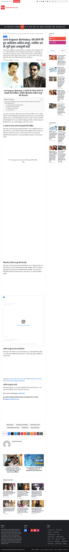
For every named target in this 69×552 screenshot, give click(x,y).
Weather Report (51, 543)
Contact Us (65, 549)
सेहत (28, 26)
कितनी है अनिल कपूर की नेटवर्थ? (13, 106)
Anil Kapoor (10, 424)
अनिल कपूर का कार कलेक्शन (12, 108)
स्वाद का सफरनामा (59, 26)
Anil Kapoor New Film (13, 427)
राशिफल (34, 26)
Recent (62, 50)
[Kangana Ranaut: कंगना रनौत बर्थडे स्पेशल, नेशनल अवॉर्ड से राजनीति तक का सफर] (9, 503)
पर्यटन (38, 26)
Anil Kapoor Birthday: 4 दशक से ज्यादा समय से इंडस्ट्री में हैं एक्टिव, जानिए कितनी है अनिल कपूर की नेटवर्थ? (22, 102)
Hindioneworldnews (60, 536)
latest (53, 539)
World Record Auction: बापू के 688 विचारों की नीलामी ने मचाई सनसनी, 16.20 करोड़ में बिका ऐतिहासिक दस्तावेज (61, 82)
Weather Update (58, 543)
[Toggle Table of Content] (40, 99)
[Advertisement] (46, 13)
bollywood (25, 427)
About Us (52, 549)
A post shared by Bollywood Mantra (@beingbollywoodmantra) (23, 343)
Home (5, 33)
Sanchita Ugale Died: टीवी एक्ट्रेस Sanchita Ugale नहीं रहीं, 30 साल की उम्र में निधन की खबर (37, 510)
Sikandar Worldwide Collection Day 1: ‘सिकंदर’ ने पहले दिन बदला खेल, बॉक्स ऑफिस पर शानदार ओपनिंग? (23, 494)
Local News (50, 541)
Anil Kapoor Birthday (22, 424)
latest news (58, 539)
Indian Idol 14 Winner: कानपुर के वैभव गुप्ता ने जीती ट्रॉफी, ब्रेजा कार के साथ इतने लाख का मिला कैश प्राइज (37, 494)
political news (64, 541)
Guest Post (46, 549)
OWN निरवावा (17, 26)
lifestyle (63, 539)
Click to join (21, 393)
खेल (25, 26)
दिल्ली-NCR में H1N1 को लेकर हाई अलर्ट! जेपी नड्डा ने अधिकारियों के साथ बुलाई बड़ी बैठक (62, 70)
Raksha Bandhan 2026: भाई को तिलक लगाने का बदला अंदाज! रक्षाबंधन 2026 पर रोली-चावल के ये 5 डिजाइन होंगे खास (62, 60)
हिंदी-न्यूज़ (64, 543)
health (58, 534)
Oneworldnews (57, 541)
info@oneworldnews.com (11, 399)
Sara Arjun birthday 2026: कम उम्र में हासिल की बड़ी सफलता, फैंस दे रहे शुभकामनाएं (9, 493)
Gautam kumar (8, 60)
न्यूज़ (5, 26)
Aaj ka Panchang (51, 529)
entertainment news (51, 534)
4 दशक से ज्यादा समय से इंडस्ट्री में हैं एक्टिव (15, 105)
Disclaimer (60, 549)
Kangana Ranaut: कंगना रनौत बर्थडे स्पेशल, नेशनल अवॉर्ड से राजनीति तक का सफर (9, 510)
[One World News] (9, 7)
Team (56, 549)
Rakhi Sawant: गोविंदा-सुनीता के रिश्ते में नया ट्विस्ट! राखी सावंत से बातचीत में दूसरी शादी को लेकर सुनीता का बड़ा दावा (61, 95)
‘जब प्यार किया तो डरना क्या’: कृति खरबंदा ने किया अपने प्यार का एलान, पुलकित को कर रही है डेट (23, 510)
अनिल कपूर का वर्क (10, 110)
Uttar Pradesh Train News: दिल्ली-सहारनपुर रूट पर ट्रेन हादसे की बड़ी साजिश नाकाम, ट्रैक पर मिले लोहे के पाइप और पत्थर (61, 109)
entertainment (35, 427)
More (53, 26)
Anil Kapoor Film (35, 424)
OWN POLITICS (10, 26)
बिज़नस (30, 26)
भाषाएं (64, 26)
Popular (52, 50)
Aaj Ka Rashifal (59, 529)
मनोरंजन (22, 26)
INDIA (49, 539)
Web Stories (48, 26)
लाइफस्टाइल (42, 26)
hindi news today (51, 536)
